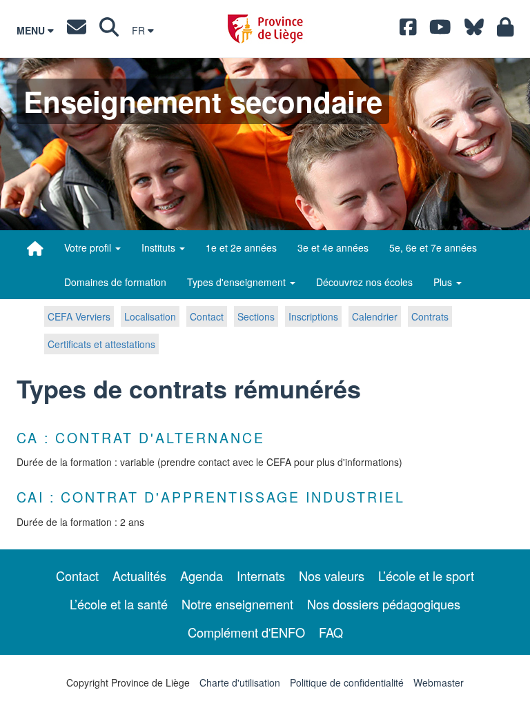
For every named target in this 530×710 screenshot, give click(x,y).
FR (140, 30)
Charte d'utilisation (239, 682)
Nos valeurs (331, 576)
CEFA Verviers (79, 316)
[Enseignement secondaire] (35, 248)
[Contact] (76, 30)
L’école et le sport (426, 576)
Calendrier (375, 316)
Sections (256, 316)
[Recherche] (109, 30)
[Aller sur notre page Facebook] (408, 30)
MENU (32, 30)
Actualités (139, 576)
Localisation (150, 316)
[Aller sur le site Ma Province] (505, 30)
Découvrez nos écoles (364, 282)
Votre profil (89, 247)
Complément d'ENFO (246, 632)
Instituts (159, 247)
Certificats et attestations (101, 344)
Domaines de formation (115, 282)
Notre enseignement (237, 604)
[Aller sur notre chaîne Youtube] (440, 30)
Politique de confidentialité (347, 682)
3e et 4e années (333, 247)
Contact (207, 316)
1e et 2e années (241, 247)
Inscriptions (313, 316)
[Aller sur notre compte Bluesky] (474, 30)
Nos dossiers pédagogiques (383, 604)
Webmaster (438, 682)
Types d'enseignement (237, 282)
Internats (261, 576)
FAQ (331, 632)
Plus (444, 282)
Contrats (430, 316)
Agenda (201, 576)
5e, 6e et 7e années (433, 247)
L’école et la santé (119, 604)
